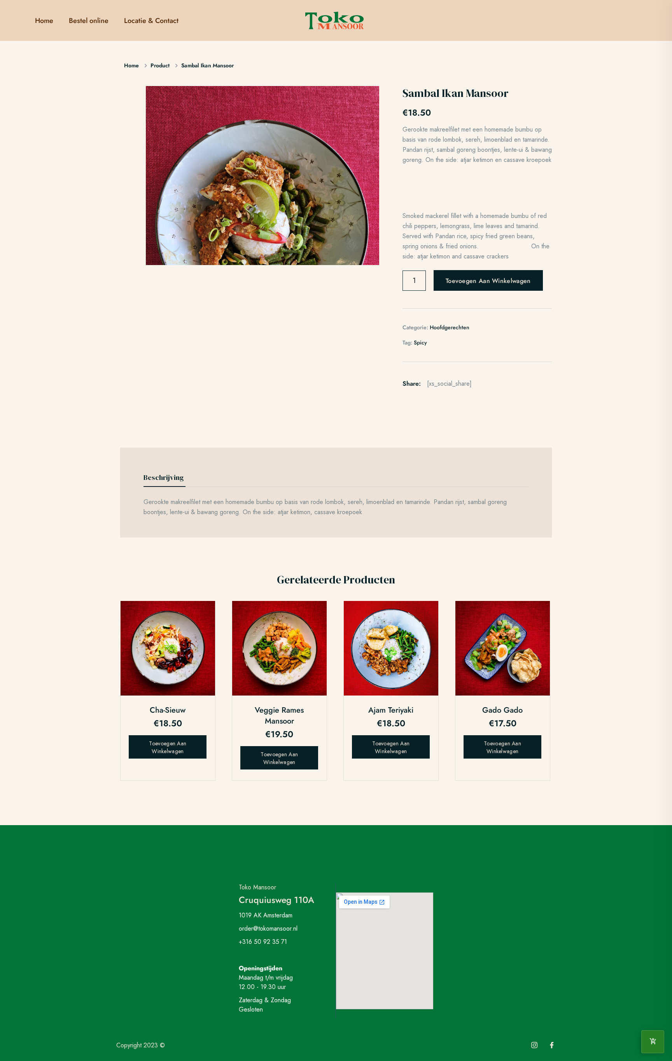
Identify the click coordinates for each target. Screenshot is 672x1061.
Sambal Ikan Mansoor (207, 65)
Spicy (420, 342)
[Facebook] (552, 1045)
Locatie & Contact (151, 21)
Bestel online (88, 21)
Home (44, 21)
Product (160, 65)
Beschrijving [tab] (164, 477)
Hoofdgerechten (449, 327)
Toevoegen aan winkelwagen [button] (167, 747)
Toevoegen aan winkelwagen (488, 280)
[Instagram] (534, 1045)
